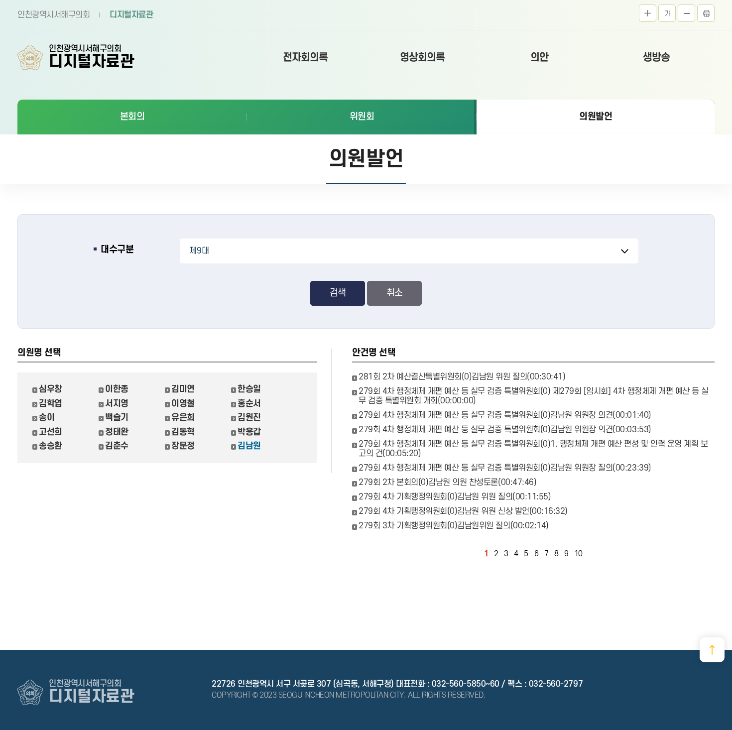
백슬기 (116, 417)
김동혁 (183, 432)
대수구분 (117, 249)
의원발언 (595, 117)
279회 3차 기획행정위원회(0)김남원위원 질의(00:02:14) (454, 525)
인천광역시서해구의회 (53, 14)
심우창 (50, 389)
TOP (712, 649)
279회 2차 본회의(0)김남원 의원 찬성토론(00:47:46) (447, 482)
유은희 (183, 417)
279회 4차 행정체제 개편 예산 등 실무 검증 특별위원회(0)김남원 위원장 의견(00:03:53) (505, 429)
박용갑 (249, 432)
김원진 (249, 417)
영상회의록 (422, 57)
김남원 (249, 446)
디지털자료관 (131, 14)
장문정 (183, 446)
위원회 (362, 117)
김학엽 (50, 403)
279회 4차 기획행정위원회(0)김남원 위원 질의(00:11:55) (455, 496)
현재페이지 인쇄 (706, 13)
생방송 (656, 57)
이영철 (183, 403)
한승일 (249, 389)
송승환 (50, 446)
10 (578, 554)
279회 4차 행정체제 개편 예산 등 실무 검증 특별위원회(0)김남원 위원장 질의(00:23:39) (505, 468)
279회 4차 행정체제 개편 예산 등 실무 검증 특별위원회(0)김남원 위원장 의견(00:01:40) (505, 415)
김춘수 (116, 446)
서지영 (116, 403)
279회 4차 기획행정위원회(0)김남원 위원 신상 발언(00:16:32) (463, 511)
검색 (338, 293)
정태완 (116, 432)
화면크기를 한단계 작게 (686, 13)
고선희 (50, 432)
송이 (46, 417)
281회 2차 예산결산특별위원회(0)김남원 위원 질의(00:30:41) (462, 376)
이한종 (116, 389)
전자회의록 (305, 57)
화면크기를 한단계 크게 (647, 13)
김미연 (183, 389)
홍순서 (249, 403)
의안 (539, 57)
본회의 (132, 117)
